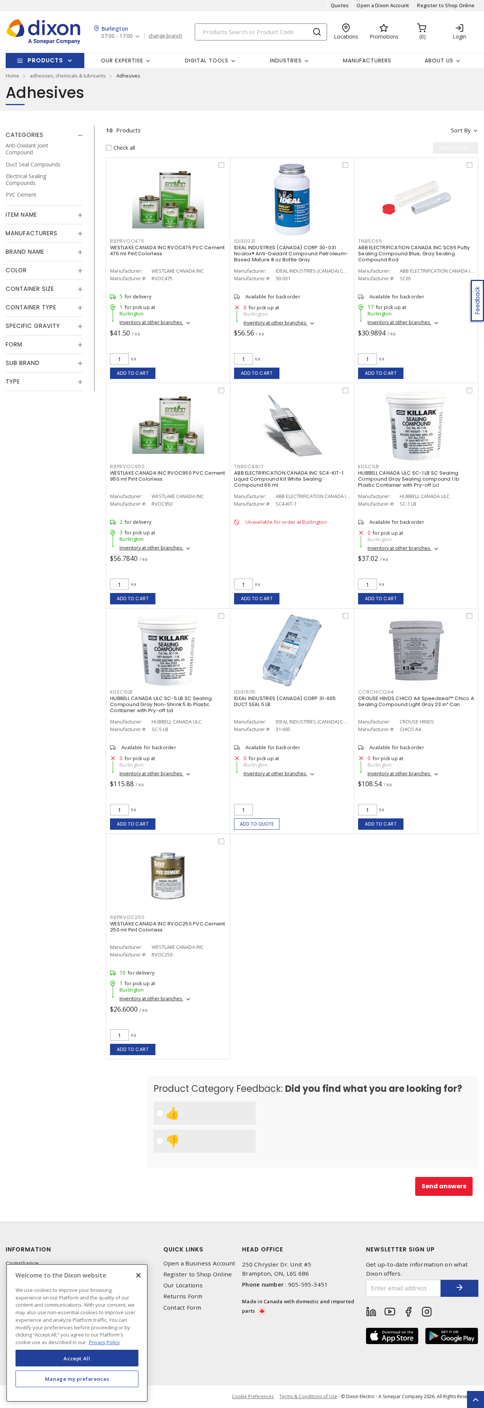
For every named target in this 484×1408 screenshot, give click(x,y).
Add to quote (257, 824)
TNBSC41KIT (249, 466)
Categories (24, 135)
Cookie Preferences (253, 1396)
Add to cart (133, 373)
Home (12, 75)
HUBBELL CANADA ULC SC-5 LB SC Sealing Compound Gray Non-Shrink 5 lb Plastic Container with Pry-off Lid (161, 704)
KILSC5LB (121, 692)
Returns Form (183, 1296)
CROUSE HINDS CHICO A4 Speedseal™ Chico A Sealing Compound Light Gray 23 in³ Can (416, 701)
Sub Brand (23, 363)
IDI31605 (245, 692)
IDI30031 (245, 241)
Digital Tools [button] (206, 60)
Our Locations (183, 1285)
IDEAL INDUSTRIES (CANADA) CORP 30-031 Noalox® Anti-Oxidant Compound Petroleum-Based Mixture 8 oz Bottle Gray (291, 253)
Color (16, 270)
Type (13, 381)
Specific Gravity (33, 326)
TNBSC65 (370, 241)
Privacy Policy (104, 1341)
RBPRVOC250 (127, 917)
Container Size (30, 289)
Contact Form (182, 1307)
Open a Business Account (199, 1263)
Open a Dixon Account (383, 5)
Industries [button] (286, 60)
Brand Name (25, 252)
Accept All (77, 1358)
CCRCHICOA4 (376, 692)
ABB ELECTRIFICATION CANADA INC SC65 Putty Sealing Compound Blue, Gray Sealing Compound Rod (414, 253)
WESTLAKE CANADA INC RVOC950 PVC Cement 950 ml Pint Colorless (167, 476)
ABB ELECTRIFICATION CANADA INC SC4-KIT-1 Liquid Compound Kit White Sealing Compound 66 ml (288, 479)
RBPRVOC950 (127, 466)
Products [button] (45, 60)
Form (14, 344)
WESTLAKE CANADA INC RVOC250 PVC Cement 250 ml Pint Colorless (167, 927)
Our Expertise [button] (122, 60)
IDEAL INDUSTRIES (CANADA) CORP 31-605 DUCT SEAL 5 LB (285, 701)
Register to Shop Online (446, 5)
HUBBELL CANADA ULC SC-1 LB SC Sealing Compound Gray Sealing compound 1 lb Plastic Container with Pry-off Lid (408, 479)
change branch (165, 36)
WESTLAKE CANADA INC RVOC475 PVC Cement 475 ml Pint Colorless (167, 250)
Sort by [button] (461, 130)
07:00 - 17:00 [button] (117, 36)
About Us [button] (439, 60)
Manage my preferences (77, 1378)
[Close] (138, 1275)
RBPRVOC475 (127, 241)
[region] (77, 1333)
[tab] (44, 135)
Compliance (22, 1263)
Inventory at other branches (151, 322)
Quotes (340, 5)
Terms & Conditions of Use (308, 1396)
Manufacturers (367, 60)
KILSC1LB (368, 466)
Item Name (21, 215)
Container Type (31, 307)
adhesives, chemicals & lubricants (68, 75)
